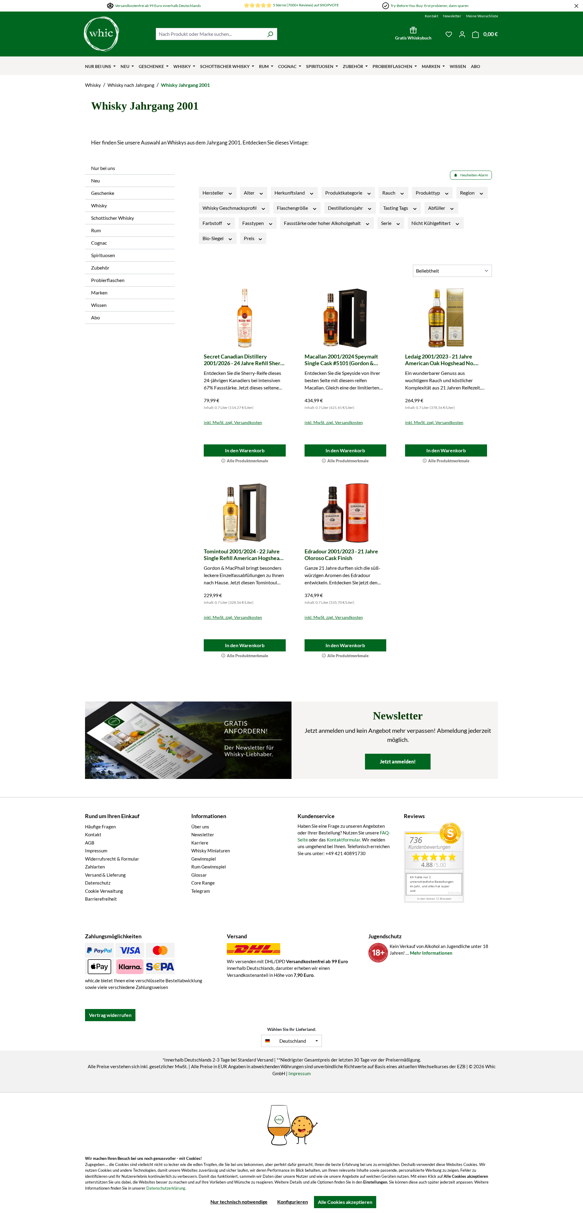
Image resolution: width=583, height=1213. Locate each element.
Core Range (203, 882)
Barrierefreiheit (101, 899)
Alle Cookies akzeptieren (345, 1202)
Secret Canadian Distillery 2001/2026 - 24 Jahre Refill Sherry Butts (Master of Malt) (244, 359)
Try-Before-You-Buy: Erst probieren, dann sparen (429, 5)
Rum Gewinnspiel (208, 866)
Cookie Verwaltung (104, 891)
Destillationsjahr (346, 208)
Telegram (200, 891)
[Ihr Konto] (462, 34)
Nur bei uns (103, 168)
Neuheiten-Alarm (474, 175)
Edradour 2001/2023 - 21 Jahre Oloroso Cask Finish (341, 554)
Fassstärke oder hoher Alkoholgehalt (323, 223)
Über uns (200, 826)
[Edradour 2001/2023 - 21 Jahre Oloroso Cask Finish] (346, 513)
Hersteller (213, 192)
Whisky (99, 205)
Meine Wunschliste (482, 16)
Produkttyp (428, 192)
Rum (96, 230)
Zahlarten (95, 866)
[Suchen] (270, 34)
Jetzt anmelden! (398, 761)
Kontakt (431, 16)
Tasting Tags (396, 208)
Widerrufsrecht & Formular (112, 858)
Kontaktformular (343, 839)
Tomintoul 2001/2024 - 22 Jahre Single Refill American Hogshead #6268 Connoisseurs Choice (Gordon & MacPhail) (243, 554)
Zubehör (100, 267)
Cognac (99, 243)
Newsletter (452, 16)
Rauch (389, 192)
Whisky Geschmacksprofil (230, 208)
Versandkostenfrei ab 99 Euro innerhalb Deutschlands (158, 5)
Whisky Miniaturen (210, 850)
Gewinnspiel (203, 858)
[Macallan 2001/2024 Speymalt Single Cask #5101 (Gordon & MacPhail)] (346, 318)
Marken (99, 292)
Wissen (99, 305)
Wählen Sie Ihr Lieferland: (291, 1029)
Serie (386, 223)
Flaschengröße (293, 208)
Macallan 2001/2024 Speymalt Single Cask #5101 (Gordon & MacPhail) (341, 359)
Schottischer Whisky (112, 218)
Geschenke (102, 193)
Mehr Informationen (431, 953)
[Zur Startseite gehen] (117, 34)
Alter (249, 192)
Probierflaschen (107, 280)
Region (468, 192)
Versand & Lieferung (105, 875)
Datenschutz (98, 882)
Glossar (199, 875)
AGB (89, 842)
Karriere (199, 842)
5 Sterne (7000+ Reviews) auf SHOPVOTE (306, 5)
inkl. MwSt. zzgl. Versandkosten (233, 422)
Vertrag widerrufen (110, 1015)
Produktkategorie (344, 192)
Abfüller (437, 208)
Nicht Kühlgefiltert (431, 223)
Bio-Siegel (213, 238)
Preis (249, 238)
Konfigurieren (292, 1202)
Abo (95, 317)
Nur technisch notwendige (239, 1202)
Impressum (96, 850)
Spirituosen (103, 255)
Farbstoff (213, 223)
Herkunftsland (290, 192)
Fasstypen (253, 223)
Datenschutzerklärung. (166, 1188)
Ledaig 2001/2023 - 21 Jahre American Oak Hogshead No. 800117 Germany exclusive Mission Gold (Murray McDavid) (443, 359)
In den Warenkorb (244, 450)
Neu (95, 180)
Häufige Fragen (100, 826)
